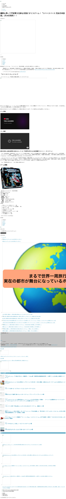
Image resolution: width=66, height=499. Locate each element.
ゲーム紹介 (4, 5)
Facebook (5, 346)
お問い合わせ (5, 495)
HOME (3, 493)
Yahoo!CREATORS (13, 344)
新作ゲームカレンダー (6, 7)
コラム (3, 4)
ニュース (4, 3)
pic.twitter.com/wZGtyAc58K (49, 69)
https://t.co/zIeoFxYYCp (39, 69)
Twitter (1, 346)
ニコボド (7, 344)
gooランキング (54, 344)
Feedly (12, 346)
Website (15, 346)
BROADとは (4, 494)
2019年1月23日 (23, 71)
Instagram (9, 346)
